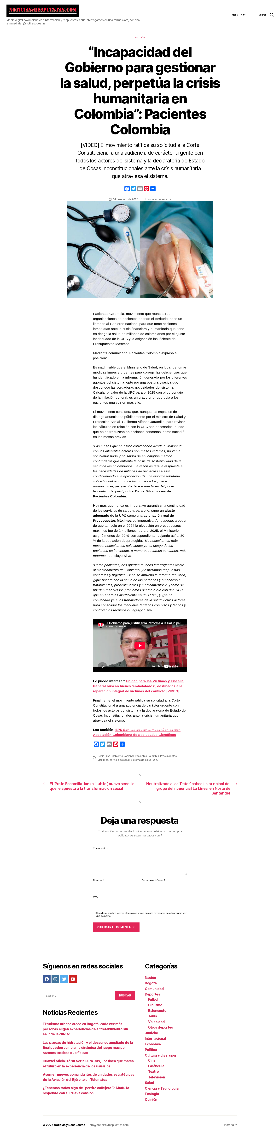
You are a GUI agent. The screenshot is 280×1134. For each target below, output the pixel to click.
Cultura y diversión (160, 1055)
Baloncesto (157, 1011)
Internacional (155, 1038)
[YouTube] (73, 979)
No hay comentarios (159, 199)
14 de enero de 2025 (125, 199)
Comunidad (154, 989)
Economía (153, 1044)
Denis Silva (104, 756)
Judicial (151, 1033)
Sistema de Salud (141, 759)
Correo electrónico (153, 880)
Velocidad (156, 1022)
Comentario (101, 848)
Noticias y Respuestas (69, 1125)
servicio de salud (120, 759)
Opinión (151, 1100)
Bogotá (151, 983)
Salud (149, 1083)
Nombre (99, 880)
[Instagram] (55, 979)
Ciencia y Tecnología (162, 1088)
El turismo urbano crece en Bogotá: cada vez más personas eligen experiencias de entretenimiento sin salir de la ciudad (85, 1029)
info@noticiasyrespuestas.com (108, 1125)
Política (151, 1050)
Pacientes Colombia (147, 756)
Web (95, 896)
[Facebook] (127, 189)
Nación (140, 37)
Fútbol (153, 999)
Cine (152, 1060)
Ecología (152, 1094)
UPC (155, 759)
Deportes (152, 994)
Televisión (156, 1077)
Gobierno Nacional (123, 756)
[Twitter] (64, 979)
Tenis (152, 1016)
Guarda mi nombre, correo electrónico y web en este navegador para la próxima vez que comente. (141, 915)
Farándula (156, 1066)
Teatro (153, 1072)
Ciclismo (155, 1005)
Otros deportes (160, 1027)
